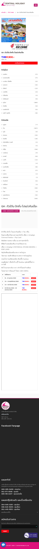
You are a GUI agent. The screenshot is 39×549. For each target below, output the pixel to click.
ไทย (20, 191)
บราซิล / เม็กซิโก (20, 81)
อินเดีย (20, 139)
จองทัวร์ (33, 278)
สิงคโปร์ (20, 181)
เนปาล (20, 174)
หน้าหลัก (3, 12)
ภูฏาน (20, 125)
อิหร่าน (20, 146)
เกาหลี (20, 156)
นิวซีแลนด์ (20, 99)
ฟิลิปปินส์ (20, 177)
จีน (20, 128)
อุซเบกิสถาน (20, 195)
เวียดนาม (20, 198)
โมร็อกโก (20, 95)
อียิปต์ (20, 88)
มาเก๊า (20, 160)
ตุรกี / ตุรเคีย (20, 113)
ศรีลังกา (20, 184)
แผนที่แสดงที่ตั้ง (5, 512)
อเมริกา (20, 74)
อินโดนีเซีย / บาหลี (20, 142)
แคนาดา (20, 85)
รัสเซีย (20, 106)
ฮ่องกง (20, 135)
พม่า (20, 170)
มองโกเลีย (20, 167)
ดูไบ (20, 132)
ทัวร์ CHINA (11, 12)
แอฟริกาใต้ (20, 109)
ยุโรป (20, 102)
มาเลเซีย (20, 163)
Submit (5, 531)
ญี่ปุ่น (20, 149)
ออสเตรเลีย (20, 78)
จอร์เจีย (20, 92)
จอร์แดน (20, 153)
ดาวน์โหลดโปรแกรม (19, 63)
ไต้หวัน (20, 188)
